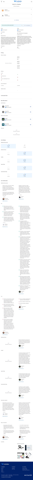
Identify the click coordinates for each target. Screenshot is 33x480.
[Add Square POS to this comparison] (30, 106)
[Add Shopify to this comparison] (30, 119)
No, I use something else (27, 25)
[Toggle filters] (1, 1)
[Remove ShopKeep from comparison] (31, 14)
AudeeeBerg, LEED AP (23, 306)
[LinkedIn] (31, 475)
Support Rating (3, 164)
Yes (21, 25)
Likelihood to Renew (3, 149)
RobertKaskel (6, 198)
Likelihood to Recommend (4, 142)
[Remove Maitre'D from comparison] (31, 9)
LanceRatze (22, 196)
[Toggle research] (4, 1)
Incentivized (4, 330)
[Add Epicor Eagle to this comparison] (30, 124)
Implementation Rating (4, 171)
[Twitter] (29, 475)
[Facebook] (27, 475)
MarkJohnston (22, 291)
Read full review (21, 293)
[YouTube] (25, 475)
